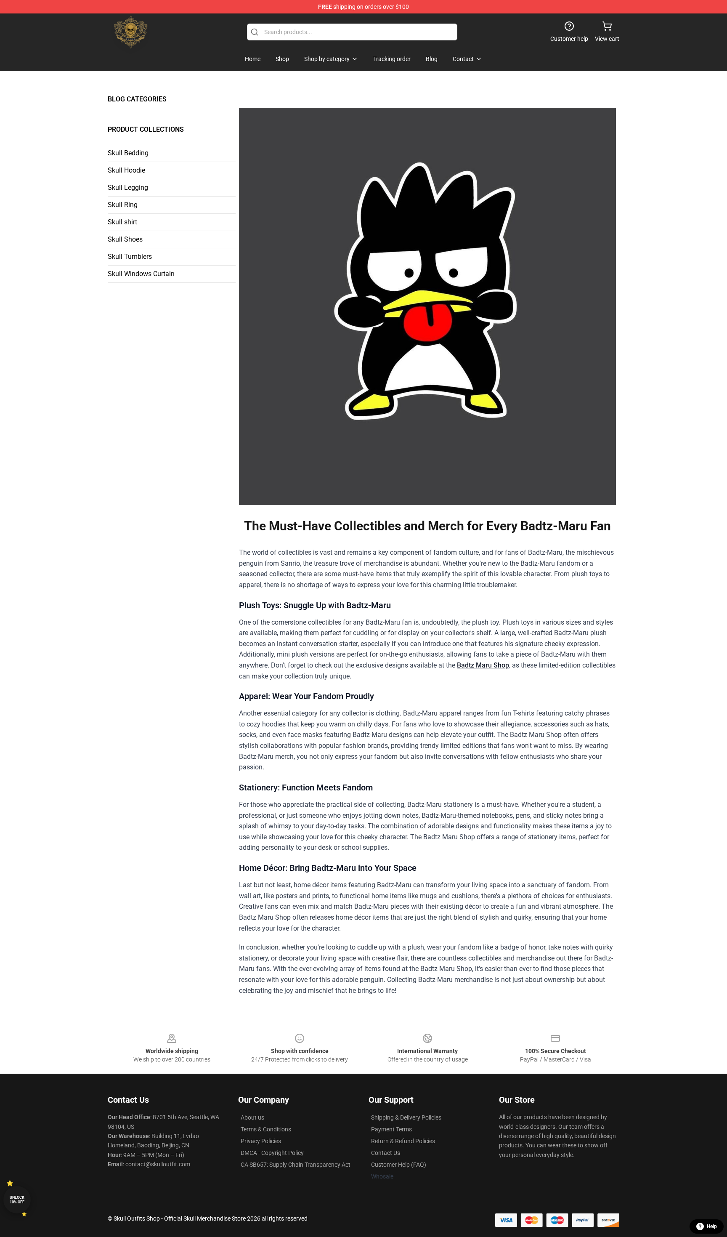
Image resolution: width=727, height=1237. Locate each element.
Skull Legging (128, 188)
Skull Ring (123, 205)
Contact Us (385, 1152)
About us (252, 1117)
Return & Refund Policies (403, 1141)
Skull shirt (122, 222)
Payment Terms (391, 1129)
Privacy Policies (261, 1141)
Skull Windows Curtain (141, 274)
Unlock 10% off (17, 1199)
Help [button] (712, 1226)
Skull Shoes (125, 239)
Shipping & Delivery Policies (406, 1117)
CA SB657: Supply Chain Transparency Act (295, 1164)
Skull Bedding (128, 153)
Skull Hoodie (126, 170)
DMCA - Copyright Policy (272, 1152)
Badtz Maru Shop (483, 665)
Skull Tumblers (130, 257)
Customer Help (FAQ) (398, 1164)
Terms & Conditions (266, 1129)
